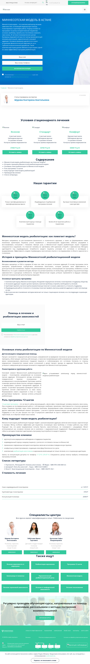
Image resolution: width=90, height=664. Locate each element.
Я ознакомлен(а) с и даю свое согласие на (21, 74)
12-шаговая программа (10, 404)
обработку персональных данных (20, 77)
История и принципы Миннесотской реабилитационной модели (26, 164)
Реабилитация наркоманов (45, 564)
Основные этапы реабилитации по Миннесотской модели (24, 166)
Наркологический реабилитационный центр (45, 577)
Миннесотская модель (74, 576)
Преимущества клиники (12, 173)
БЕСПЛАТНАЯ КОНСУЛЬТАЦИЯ (22, 68)
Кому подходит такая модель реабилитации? (19, 171)
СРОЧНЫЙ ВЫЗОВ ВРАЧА (78, 2)
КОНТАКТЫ (76, 630)
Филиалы (28, 637)
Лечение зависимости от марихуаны (15, 565)
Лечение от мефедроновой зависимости (45, 588)
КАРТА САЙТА (84, 630)
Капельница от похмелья (15, 576)
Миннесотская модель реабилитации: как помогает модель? (25, 162)
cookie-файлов (50, 656)
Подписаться (21, 330)
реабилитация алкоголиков (22, 451)
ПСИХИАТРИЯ (48, 630)
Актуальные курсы (45, 618)
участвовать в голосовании (14, 646)
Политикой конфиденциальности (23, 74)
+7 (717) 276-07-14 (43, 455)
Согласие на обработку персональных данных (76, 637)
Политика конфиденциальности (47, 637)
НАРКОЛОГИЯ (58, 630)
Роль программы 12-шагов (13, 168)
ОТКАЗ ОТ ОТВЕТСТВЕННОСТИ (34, 630)
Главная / (4, 88)
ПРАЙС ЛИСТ (67, 630)
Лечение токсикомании (74, 587)
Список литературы (10, 175)
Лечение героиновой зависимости (15, 587)
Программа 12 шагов (74, 564)
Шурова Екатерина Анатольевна (31, 100)
